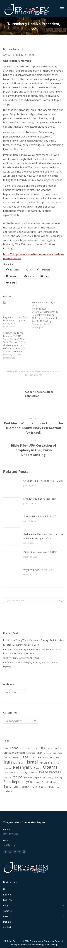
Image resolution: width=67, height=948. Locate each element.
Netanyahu (23, 767)
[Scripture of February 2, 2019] (46, 315)
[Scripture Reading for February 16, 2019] (17, 345)
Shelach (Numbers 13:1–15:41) (40, 498)
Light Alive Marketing (33, 944)
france (15, 757)
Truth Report (37, 786)
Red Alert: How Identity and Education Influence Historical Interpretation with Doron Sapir (32, 651)
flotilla (7, 757)
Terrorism (11, 786)
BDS (43, 748)
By (45, 371)
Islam (21, 762)
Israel (32, 762)
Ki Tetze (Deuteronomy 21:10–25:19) (21, 644)
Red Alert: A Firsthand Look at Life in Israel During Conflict (43, 536)
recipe (17, 777)
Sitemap (53, 944)
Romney (58, 777)
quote (7, 777)
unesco (58, 787)
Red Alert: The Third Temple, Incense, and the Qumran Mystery (30, 664)
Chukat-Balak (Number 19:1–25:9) (43, 481)
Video (8, 791)
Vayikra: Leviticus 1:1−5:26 (38, 570)
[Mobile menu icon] (62, 9)
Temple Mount (48, 782)
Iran (8, 762)
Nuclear (37, 767)
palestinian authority (15, 772)
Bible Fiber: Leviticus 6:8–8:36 (40, 552)
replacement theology (43, 777)
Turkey (50, 786)
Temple (36, 782)
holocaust (48, 757)
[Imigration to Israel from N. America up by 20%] (16, 308)
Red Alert (28, 777)
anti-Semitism (30, 748)
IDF (57, 757)
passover (33, 772)
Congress (30, 753)
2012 (6, 748)
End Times (57, 753)
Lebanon (7, 768)
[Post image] (11, 486)
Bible (50, 748)
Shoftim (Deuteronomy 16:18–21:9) (21, 657)
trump (24, 786)
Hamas (35, 757)
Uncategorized (22, 371)
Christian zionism (14, 752)
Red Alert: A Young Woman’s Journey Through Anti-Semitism (33, 640)
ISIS (15, 762)
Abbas (14, 748)
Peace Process (50, 772)
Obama (50, 767)
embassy (47, 753)
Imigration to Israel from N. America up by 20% (15, 319)
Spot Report (13, 782)
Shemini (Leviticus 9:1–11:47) (39, 516)
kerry (59, 763)
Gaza (24, 757)
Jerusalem (47, 762)
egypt (39, 752)
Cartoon (57, 748)
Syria (28, 782)
